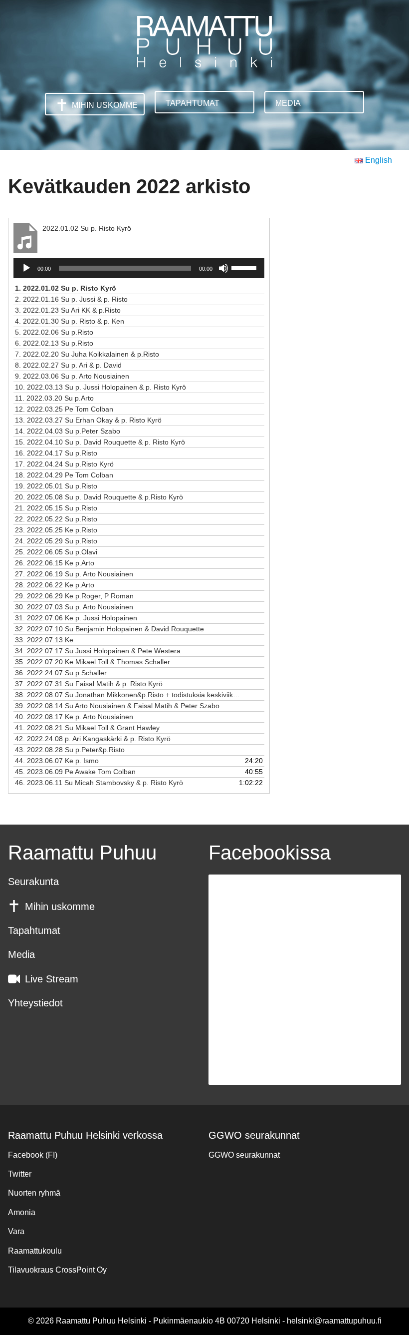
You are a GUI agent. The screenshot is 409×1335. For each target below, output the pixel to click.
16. (56, 453)
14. (67, 431)
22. (56, 519)
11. (54, 398)
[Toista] (26, 268)
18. (64, 475)
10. (100, 387)
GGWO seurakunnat (244, 1155)
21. (56, 508)
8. (68, 365)
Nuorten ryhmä (34, 1193)
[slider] (245, 267)
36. (61, 673)
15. (100, 442)
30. (74, 607)
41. (87, 728)
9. (72, 376)
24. (56, 541)
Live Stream (51, 978)
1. (65, 288)
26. (54, 563)
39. (117, 706)
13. (88, 420)
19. (56, 486)
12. (64, 409)
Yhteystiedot (35, 1002)
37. (89, 684)
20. (99, 497)
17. (64, 464)
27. (74, 574)
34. (98, 651)
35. (92, 662)
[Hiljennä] (223, 268)
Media (288, 103)
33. (44, 640)
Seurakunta (33, 881)
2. (71, 299)
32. (109, 629)
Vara (16, 1231)
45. (75, 772)
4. (69, 321)
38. (129, 695)
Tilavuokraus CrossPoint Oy (57, 1270)
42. (93, 739)
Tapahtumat (192, 103)
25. (56, 552)
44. (57, 761)
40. (74, 717)
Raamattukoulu (35, 1251)
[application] (138, 268)
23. (56, 530)
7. (87, 354)
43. (70, 750)
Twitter (19, 1174)
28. (54, 585)
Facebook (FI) (32, 1155)
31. (76, 618)
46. (99, 783)
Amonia (21, 1212)
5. (54, 332)
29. (74, 596)
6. (54, 343)
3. (68, 310)
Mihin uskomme (105, 105)
